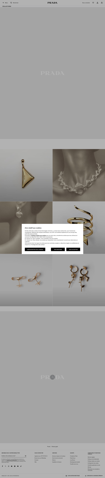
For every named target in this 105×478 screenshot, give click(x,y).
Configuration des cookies (35, 249)
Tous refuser (58, 249)
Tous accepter (73, 249)
